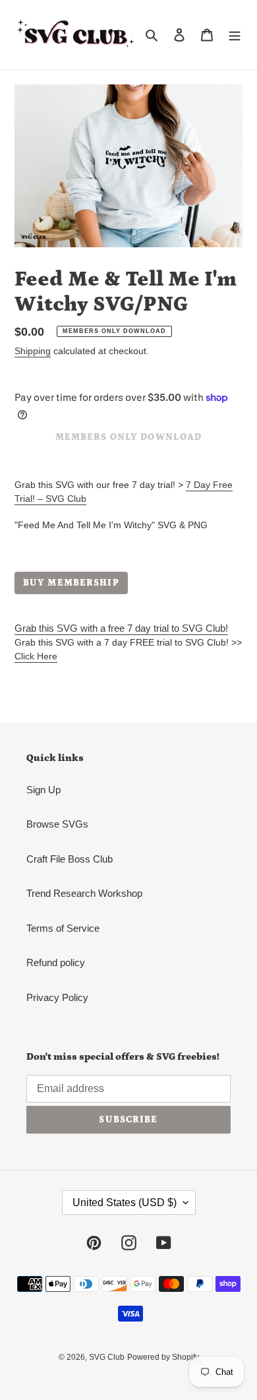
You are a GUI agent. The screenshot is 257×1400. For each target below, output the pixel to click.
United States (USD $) (124, 1202)
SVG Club (107, 1357)
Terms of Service (63, 928)
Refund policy (55, 962)
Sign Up (43, 789)
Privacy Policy (57, 997)
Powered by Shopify (163, 1357)
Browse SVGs (57, 824)
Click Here (35, 656)
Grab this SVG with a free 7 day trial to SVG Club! (121, 628)
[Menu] (234, 34)
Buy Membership (71, 583)
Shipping (32, 351)
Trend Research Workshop (84, 893)
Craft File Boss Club (69, 859)
